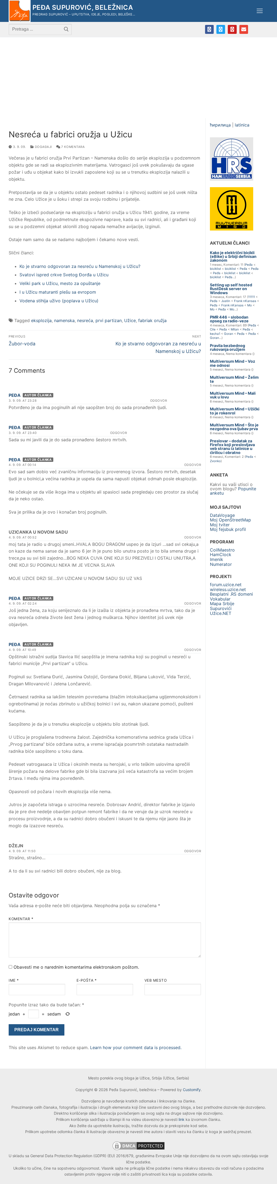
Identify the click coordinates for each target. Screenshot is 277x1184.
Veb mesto (155, 980)
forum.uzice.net (226, 584)
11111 (251, 297)
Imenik (216, 559)
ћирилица (220, 125)
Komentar (21, 919)
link (181, 1119)
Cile (213, 329)
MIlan (235, 329)
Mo (249, 305)
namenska (64, 320)
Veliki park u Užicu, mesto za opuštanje (59, 283)
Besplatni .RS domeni (231, 594)
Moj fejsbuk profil (228, 529)
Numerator (221, 564)
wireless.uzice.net (228, 589)
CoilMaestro (222, 550)
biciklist (215, 269)
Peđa (15, 395)
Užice (130, 320)
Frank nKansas (245, 301)
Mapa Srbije (222, 603)
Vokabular (220, 599)
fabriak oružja (152, 320)
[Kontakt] (243, 29)
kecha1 (215, 334)
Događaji (43, 147)
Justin (225, 301)
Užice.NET (220, 613)
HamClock (220, 554)
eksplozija (41, 320)
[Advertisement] (138, 77)
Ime (14, 980)
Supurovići (221, 608)
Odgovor (158, 401)
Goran (228, 334)
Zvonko (215, 461)
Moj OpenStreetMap (230, 520)
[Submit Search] (66, 29)
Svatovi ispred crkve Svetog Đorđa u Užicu (63, 274)
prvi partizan (108, 320)
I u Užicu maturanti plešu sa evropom (57, 292)
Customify (192, 1089)
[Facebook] (209, 29)
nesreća (85, 320)
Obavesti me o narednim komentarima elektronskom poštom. (76, 967)
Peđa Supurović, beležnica (82, 7)
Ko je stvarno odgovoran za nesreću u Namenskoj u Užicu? (79, 266)
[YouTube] (232, 29)
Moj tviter (220, 524)
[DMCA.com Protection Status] (138, 1149)
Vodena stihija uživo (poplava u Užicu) (58, 300)
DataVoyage (222, 515)
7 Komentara (72, 147)
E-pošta (87, 980)
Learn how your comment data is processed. (136, 1047)
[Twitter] (220, 29)
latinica (242, 125)
